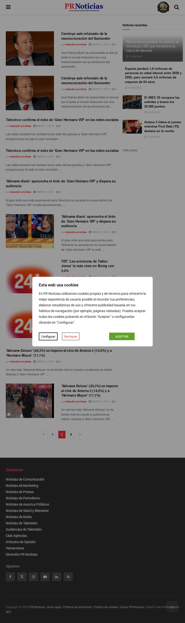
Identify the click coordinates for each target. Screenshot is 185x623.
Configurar (48, 336)
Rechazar (70, 336)
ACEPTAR (121, 336)
